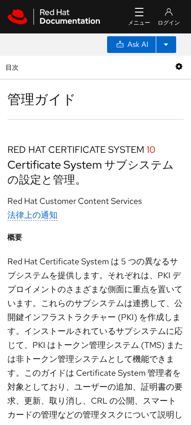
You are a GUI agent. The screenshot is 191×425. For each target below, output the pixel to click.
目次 (13, 67)
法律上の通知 (32, 214)
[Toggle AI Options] (166, 44)
